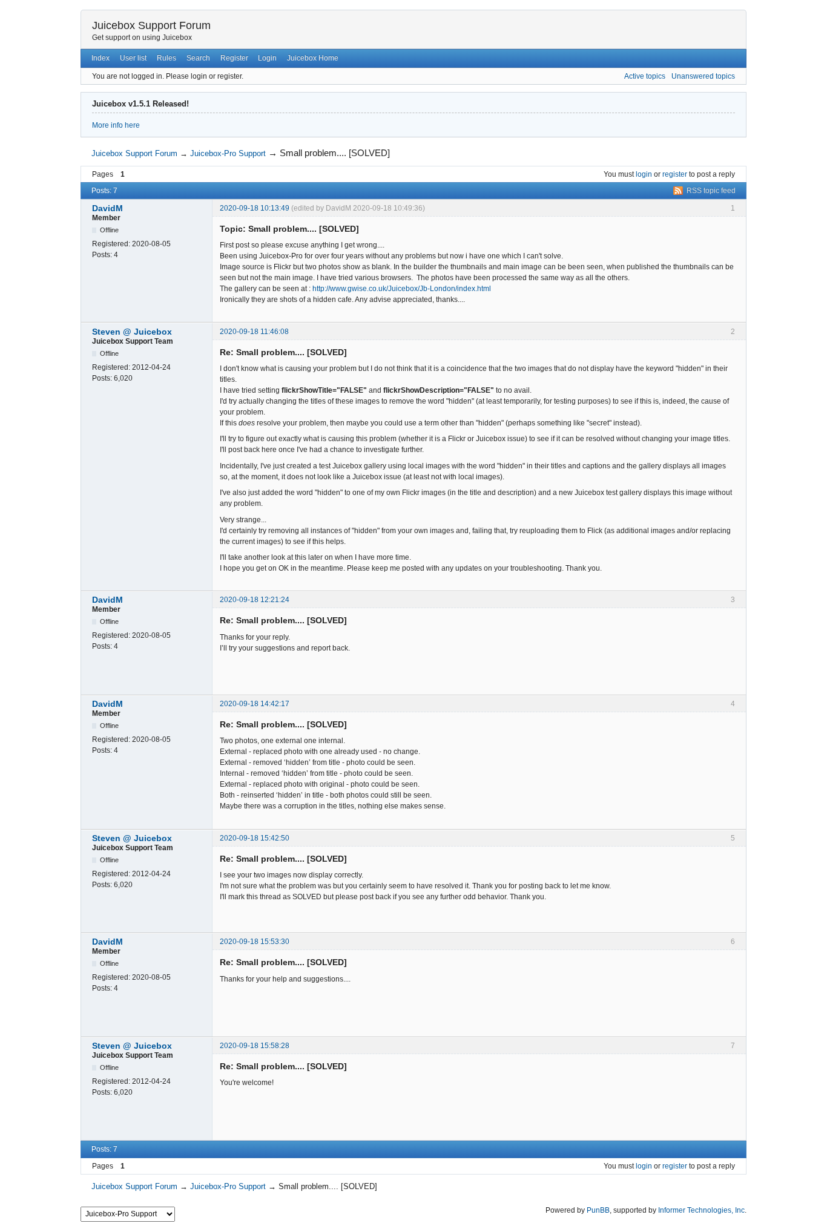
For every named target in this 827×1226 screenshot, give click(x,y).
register (674, 174)
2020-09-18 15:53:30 (254, 941)
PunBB (598, 1210)
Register (234, 58)
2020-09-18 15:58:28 (254, 1045)
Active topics (644, 76)
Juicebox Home (312, 58)
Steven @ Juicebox (132, 331)
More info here (116, 125)
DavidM (107, 208)
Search (198, 58)
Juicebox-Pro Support (228, 153)
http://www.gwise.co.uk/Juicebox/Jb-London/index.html (401, 288)
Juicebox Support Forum (151, 25)
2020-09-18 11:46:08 (254, 331)
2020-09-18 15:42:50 (254, 838)
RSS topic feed (711, 190)
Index (100, 58)
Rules (166, 58)
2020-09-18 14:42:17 (254, 704)
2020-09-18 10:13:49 (254, 208)
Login (267, 58)
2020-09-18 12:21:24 (254, 599)
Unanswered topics (703, 76)
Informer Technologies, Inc (701, 1210)
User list (133, 58)
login (644, 174)
